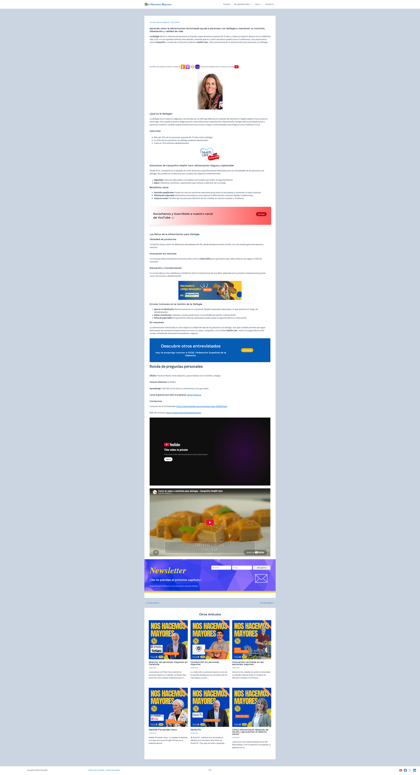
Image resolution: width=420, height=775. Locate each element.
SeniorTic (196, 729)
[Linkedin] (414, 770)
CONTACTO (269, 4)
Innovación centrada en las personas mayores (248, 663)
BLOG (257, 4)
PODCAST (227, 4)
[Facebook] (405, 770)
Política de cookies (113, 770)
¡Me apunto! (261, 568)
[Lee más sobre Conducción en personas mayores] (210, 639)
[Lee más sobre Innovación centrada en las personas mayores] (251, 639)
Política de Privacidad (96, 770)
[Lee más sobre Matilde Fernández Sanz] (168, 707)
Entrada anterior (152, 603)
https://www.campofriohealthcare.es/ (183, 412)
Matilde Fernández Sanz (163, 729)
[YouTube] (400, 770)
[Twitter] (410, 770)
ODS (210, 770)
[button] (251, 4)
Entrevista (247, 350)
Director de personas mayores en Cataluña (168, 663)
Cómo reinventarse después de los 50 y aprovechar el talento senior (250, 731)
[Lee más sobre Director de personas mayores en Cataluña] (168, 639)
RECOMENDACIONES (242, 4)
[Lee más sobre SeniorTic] (210, 707)
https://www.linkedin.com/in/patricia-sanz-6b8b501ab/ (201, 406)
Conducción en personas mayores (205, 663)
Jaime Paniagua (194, 394)
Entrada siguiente (267, 603)
